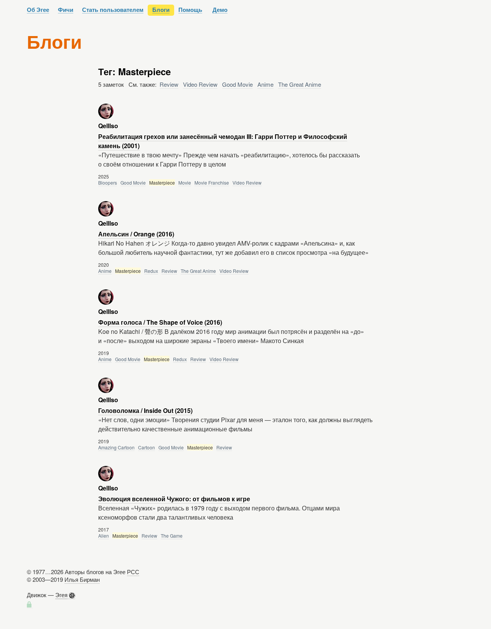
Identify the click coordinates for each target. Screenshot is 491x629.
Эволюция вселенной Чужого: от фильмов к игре (174, 498)
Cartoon (146, 447)
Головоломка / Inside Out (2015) (145, 410)
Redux (151, 270)
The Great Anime (299, 84)
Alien (103, 535)
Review (169, 84)
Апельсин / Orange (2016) (136, 233)
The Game (172, 535)
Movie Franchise (211, 182)
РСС (133, 572)
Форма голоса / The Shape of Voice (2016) (160, 322)
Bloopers (107, 182)
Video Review (200, 84)
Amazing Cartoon (116, 447)
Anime (265, 84)
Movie (184, 182)
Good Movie (237, 84)
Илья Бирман (82, 579)
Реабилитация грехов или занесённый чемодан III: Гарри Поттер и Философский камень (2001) (222, 141)
